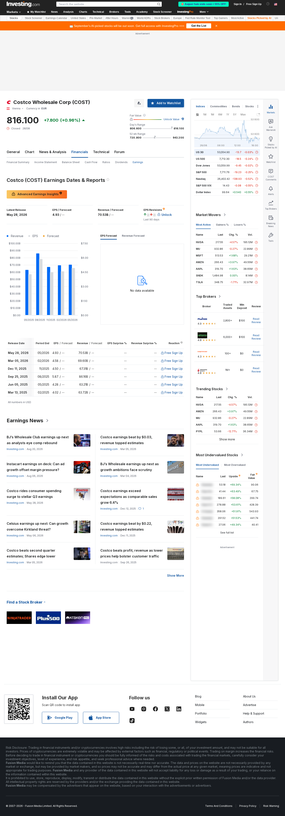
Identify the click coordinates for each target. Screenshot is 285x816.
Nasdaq (201, 178)
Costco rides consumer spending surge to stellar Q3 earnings (34, 494)
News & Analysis (52, 152)
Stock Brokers (162, 18)
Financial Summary (18, 162)
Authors (248, 722)
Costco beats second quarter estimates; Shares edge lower (31, 553)
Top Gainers (221, 18)
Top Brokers (206, 296)
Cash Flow (91, 162)
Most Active (237, 18)
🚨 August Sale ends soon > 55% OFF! (203, 4)
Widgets (201, 722)
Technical (101, 152)
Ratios (106, 162)
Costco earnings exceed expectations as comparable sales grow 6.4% (128, 497)
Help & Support (253, 713)
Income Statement (45, 162)
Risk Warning (271, 805)
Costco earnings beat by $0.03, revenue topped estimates (126, 440)
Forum (119, 152)
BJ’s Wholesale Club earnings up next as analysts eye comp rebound (38, 440)
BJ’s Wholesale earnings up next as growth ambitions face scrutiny (129, 467)
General (13, 152)
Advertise (249, 705)
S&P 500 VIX (204, 185)
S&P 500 (201, 172)
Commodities (218, 106)
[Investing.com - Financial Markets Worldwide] (23, 4)
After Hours (112, 18)
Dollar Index (203, 192)
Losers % (240, 224)
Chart (29, 152)
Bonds (236, 106)
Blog (198, 696)
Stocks (14, 18)
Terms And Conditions (218, 805)
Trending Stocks (209, 389)
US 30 (199, 152)
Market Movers (208, 215)
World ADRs (144, 18)
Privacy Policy (247, 805)
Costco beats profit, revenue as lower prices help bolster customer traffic (131, 553)
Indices (200, 106)
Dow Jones (203, 165)
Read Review (256, 320)
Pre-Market (96, 18)
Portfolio (201, 713)
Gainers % (222, 224)
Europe (177, 18)
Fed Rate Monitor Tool (197, 18)
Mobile (199, 705)
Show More (175, 575)
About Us (249, 696)
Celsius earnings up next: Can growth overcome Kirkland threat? (37, 526)
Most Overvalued (235, 464)
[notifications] (268, 4)
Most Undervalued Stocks (217, 455)
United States (78, 18)
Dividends (121, 162)
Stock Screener (162, 11)
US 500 (200, 158)
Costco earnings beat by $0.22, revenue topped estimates (126, 526)
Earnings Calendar (56, 18)
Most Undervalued (207, 464)
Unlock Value (171, 119)
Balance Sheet (71, 162)
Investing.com (15, 449)
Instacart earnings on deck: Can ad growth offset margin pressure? (35, 467)
